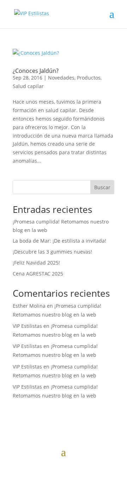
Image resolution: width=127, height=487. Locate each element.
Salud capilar (28, 86)
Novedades (61, 77)
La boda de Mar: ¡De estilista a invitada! (59, 240)
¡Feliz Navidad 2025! (36, 262)
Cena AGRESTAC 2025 (38, 273)
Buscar (102, 187)
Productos (89, 77)
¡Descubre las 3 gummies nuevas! (52, 251)
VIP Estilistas (27, 326)
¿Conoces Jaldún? (36, 71)
